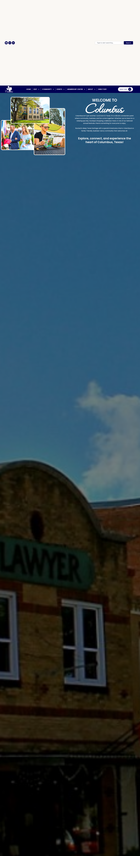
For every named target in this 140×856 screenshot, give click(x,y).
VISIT (35, 89)
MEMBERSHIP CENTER (75, 89)
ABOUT (90, 89)
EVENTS (59, 89)
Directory (102, 89)
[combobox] (109, 42)
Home (28, 89)
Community (47, 89)
